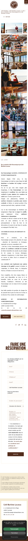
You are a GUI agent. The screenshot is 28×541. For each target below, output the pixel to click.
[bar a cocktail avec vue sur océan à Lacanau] (14, 112)
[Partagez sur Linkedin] (25, 324)
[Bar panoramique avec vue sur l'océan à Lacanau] (14, 60)
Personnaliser (14, 537)
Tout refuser (14, 533)
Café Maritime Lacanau (14, 10)
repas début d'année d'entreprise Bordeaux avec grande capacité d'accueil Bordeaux (13, 483)
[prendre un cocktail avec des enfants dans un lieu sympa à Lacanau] (14, 78)
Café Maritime (4, 10)
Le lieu (23, 10)
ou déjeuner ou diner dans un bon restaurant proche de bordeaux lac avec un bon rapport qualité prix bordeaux (13, 488)
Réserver (5, 316)
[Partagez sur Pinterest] (22, 324)
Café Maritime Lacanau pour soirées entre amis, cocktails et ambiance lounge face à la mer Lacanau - (13, 478)
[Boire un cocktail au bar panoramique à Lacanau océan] (14, 147)
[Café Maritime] (14, 5)
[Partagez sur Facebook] (16, 324)
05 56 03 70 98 (10, 514)
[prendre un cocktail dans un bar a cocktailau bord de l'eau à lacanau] (14, 28)
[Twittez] (19, 324)
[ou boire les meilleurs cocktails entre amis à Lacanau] (14, 43)
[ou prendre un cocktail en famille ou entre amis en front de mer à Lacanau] (14, 95)
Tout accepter (14, 529)
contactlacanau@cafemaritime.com (11, 310)
